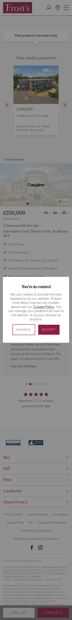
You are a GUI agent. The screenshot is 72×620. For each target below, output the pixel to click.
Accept (49, 330)
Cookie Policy (43, 307)
